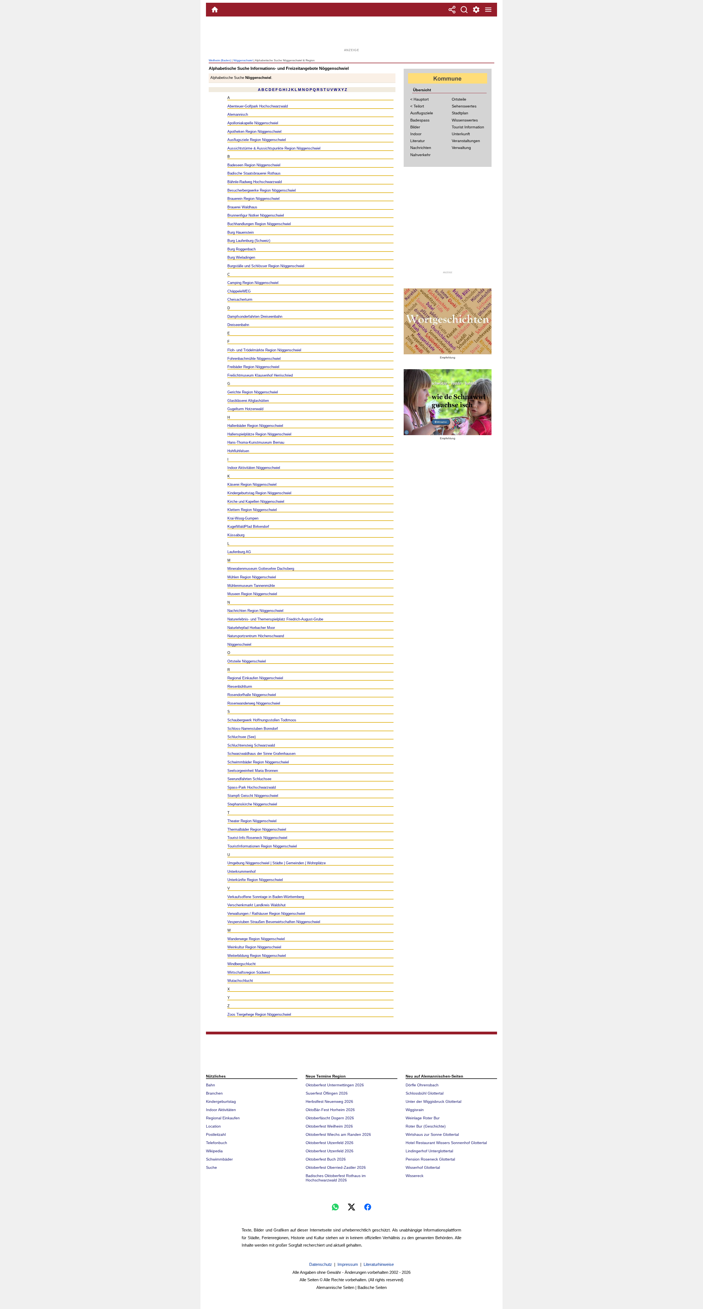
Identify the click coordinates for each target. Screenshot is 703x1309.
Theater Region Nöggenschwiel (252, 821)
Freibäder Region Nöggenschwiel (253, 367)
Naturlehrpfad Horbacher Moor (251, 628)
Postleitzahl (216, 1134)
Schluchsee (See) (241, 737)
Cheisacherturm (239, 299)
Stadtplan (460, 113)
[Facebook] (368, 1207)
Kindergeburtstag (221, 1101)
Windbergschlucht (241, 964)
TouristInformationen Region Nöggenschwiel (262, 846)
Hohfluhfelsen (238, 451)
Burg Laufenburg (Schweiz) (248, 241)
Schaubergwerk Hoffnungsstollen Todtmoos (261, 720)
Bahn (210, 1085)
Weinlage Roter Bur (423, 1118)
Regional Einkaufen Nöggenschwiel (255, 678)
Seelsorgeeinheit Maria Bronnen (252, 771)
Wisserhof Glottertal (423, 1167)
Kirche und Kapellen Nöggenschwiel (255, 501)
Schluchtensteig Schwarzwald (251, 745)
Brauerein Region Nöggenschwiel (253, 199)
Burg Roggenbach (241, 249)
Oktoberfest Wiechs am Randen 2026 (338, 1134)
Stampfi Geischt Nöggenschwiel (252, 796)
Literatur (417, 141)
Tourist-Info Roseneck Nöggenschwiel (257, 838)
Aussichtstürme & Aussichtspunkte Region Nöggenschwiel (273, 148)
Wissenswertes (465, 120)
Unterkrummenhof (241, 871)
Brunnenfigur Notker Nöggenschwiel (255, 215)
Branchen (214, 1093)
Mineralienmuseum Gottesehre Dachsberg (260, 569)
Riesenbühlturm (239, 686)
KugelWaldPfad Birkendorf (248, 526)
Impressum (347, 1264)
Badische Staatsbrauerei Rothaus (254, 173)
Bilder (415, 127)
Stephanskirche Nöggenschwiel (252, 804)
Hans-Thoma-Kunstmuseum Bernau (255, 442)
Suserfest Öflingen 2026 (327, 1093)
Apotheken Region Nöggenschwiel (254, 131)
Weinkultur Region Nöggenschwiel (254, 947)
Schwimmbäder (219, 1159)
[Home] (215, 10)
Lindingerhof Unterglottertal (429, 1151)
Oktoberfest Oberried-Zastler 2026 (336, 1167)
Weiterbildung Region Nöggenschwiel (256, 956)
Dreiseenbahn (238, 325)
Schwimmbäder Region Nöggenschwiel (258, 762)
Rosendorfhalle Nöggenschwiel (251, 695)
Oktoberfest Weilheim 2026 (329, 1126)
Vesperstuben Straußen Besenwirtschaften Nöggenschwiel (273, 922)
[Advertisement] (351, 34)
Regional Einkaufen (223, 1118)
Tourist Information (468, 127)
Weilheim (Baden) (220, 60)
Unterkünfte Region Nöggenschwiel (255, 880)
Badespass (419, 120)
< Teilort (417, 106)
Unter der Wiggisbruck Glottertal (433, 1101)
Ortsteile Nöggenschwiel (246, 661)
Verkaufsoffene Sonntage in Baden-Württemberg (265, 897)
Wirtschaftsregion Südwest (248, 972)
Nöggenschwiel (243, 60)
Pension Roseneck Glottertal (430, 1159)
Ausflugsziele (421, 113)
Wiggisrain (415, 1110)
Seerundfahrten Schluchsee (249, 779)
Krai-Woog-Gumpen (242, 518)
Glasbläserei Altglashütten (248, 401)
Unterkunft (461, 134)
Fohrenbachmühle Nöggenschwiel (254, 359)
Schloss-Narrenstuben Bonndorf (252, 729)
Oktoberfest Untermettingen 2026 (335, 1085)
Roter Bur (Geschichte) (426, 1126)
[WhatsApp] (335, 1207)
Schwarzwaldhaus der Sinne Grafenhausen (261, 754)
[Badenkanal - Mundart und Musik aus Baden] (448, 402)
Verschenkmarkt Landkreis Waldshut (256, 905)
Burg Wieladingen (241, 257)
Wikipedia (214, 1151)
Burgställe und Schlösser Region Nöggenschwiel (265, 266)
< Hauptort (419, 99)
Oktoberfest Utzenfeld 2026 (329, 1142)
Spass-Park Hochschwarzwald (251, 787)
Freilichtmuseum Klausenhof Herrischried (260, 375)
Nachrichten (420, 147)
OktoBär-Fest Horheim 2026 (330, 1110)
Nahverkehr (420, 155)
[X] (351, 1207)
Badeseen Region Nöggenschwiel (253, 165)
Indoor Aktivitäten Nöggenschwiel (253, 468)
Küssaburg (235, 535)
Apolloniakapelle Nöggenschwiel (252, 123)
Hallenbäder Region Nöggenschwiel (255, 426)
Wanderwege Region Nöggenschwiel (256, 939)
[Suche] (464, 10)
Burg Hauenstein (240, 232)
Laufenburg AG (239, 552)
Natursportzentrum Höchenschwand (255, 636)
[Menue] (488, 10)
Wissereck (414, 1175)
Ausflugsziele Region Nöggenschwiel (256, 140)
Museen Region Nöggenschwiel (252, 594)
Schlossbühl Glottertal (424, 1093)
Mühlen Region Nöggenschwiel (251, 577)
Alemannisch (237, 114)
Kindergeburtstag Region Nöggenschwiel (259, 493)
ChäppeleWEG (239, 291)
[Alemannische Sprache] (448, 321)
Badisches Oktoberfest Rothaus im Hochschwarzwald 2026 (336, 1177)
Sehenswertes (464, 106)
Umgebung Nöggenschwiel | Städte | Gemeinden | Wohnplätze (276, 863)
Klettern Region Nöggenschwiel (252, 510)
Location (213, 1126)
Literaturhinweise (379, 1264)
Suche (211, 1167)
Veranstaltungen (466, 141)
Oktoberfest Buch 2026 (326, 1159)
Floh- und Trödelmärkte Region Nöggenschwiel (264, 350)
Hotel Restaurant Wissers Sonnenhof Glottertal (446, 1142)
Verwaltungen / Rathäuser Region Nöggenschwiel (266, 914)
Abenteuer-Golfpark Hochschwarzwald (257, 106)
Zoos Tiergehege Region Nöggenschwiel (259, 1014)
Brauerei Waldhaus (242, 207)
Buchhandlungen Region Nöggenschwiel (259, 224)
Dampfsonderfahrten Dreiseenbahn (254, 316)
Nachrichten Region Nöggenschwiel (255, 611)
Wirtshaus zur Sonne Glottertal (432, 1134)
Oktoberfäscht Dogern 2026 (330, 1118)
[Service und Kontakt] (476, 10)
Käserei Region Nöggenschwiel (252, 484)
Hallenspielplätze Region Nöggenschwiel (259, 434)
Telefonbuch (216, 1142)
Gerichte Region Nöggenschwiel (252, 392)
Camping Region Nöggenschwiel (252, 283)
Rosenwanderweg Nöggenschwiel (253, 703)
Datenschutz (320, 1264)
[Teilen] (452, 10)
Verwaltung (461, 147)
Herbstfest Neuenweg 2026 (329, 1101)
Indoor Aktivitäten (221, 1110)
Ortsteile (459, 99)
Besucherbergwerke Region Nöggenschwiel (261, 190)
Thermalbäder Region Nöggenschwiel (256, 829)
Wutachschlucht (240, 981)
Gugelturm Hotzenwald (245, 409)
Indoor (416, 134)
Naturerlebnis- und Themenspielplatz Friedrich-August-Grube (275, 619)
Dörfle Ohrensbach (422, 1085)
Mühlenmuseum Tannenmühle (251, 586)
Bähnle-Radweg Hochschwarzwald (254, 182)
